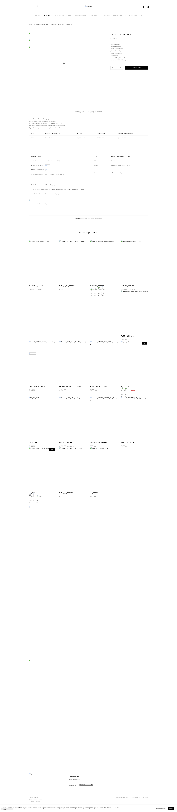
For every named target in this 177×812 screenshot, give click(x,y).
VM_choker (33, 442)
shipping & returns (47, 204)
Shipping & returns (122, 797)
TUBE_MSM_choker (128, 336)
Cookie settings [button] (161, 808)
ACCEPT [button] (171, 808)
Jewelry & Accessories (63, 15)
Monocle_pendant (97, 286)
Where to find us (135, 15)
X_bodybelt (125, 386)
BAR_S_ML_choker (66, 286)
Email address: (74, 777)
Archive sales (105, 15)
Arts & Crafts (80, 15)
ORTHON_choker (66, 442)
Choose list (72, 785)
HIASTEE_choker (127, 286)
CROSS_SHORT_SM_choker (70, 386)
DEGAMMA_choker (36, 286)
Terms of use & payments (140, 797)
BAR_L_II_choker (127, 442)
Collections (47, 15)
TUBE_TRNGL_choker (98, 386)
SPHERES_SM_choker (98, 442)
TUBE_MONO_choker (37, 386)
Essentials (93, 15)
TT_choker (33, 493)
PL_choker (94, 493)
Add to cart (137, 68)
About (37, 15)
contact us (56, 128)
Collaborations (119, 15)
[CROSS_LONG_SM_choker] (135, 74)
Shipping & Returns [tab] (95, 111)
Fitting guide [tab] (79, 111)
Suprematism (98, 218)
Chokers (84, 218)
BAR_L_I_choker (66, 493)
